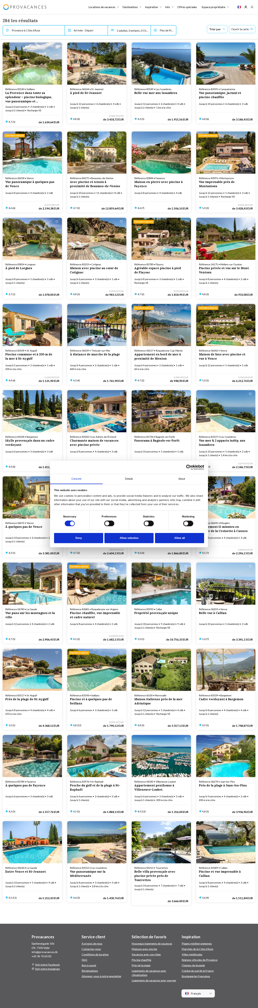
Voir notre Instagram (47, 968)
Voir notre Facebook (47, 964)
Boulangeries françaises (196, 976)
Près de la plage (141, 965)
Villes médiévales (192, 954)
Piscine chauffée (141, 959)
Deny (78, 538)
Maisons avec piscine (144, 949)
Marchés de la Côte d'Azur (197, 949)
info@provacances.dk (45, 952)
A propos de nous (92, 943)
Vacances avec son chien (146, 954)
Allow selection (129, 538)
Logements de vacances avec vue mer (154, 980)
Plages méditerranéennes (197, 943)
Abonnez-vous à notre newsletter (101, 976)
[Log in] (246, 7)
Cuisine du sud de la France (198, 970)
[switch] (109, 523)
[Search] (252, 7)
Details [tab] (129, 478)
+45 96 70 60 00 (41, 956)
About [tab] (181, 478)
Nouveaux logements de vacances (152, 943)
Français (195, 993)
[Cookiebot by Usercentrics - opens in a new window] (188, 467)
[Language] (239, 7)
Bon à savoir (89, 965)
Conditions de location (95, 954)
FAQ (84, 959)
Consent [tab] (76, 478)
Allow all (179, 538)
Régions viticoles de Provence (199, 959)
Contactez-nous (91, 949)
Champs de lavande (193, 965)
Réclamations (90, 970)
